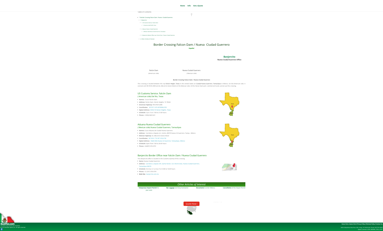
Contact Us (379, 224)
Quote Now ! (191, 203)
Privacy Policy (361, 224)
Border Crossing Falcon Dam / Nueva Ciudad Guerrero (156, 17)
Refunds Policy (370, 224)
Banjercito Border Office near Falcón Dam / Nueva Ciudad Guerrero (159, 35)
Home (182, 6)
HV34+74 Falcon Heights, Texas (160, 110)
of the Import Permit (234, 188)
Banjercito (144, 20)
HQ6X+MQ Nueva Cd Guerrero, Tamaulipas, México (168, 141)
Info (189, 6)
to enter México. (205, 188)
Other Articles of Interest (148, 39)
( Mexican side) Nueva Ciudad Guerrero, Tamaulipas (154, 31)
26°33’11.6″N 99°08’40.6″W (158, 107)
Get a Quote (198, 6)
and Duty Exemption (177, 188)
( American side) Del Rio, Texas (150, 25)
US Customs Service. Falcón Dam (150, 22)
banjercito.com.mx (152, 174)
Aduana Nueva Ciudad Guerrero (150, 29)
